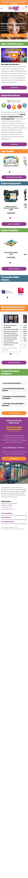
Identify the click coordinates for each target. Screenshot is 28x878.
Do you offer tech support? (12, 383)
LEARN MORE (14, 87)
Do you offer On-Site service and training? (13, 389)
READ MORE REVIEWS (14, 362)
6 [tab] (18, 297)
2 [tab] (12, 172)
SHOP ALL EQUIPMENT (14, 224)
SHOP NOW (14, 4)
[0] (25, 8)
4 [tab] (16, 172)
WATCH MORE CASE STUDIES (14, 177)
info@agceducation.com (8, 509)
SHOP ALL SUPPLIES (14, 268)
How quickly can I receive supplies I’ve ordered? (13, 397)
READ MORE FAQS (14, 413)
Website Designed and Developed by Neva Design (11, 528)
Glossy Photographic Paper (11, 253)
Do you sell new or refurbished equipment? (13, 404)
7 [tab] (21, 297)
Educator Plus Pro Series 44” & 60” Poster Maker (11, 208)
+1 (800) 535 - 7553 (6, 507)
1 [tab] (9, 172)
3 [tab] (14, 172)
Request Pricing (14, 35)
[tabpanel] (11, 162)
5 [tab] (18, 172)
